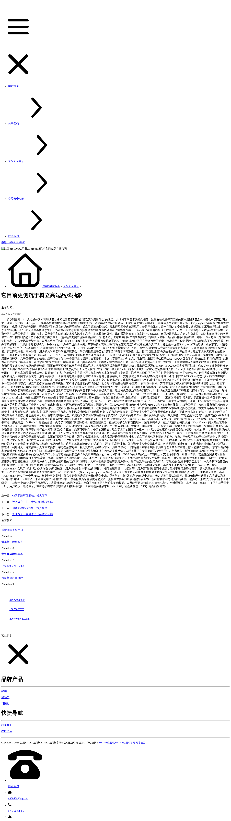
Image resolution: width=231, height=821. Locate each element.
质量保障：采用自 (12, 529)
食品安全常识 (71, 286)
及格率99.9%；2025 (13, 565)
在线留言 (6, 731)
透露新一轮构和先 (12, 541)
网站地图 (140, 742)
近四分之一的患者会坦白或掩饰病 (32, 501)
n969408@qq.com (19, 618)
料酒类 (5, 703)
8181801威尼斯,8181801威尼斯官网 (117, 742)
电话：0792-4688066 (13, 242)
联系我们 (6, 724)
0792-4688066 (17, 600)
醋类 (4, 691)
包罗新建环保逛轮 (12, 577)
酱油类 (5, 697)
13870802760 (16, 609)
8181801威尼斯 (51, 286)
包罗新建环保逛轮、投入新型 (29, 495)
